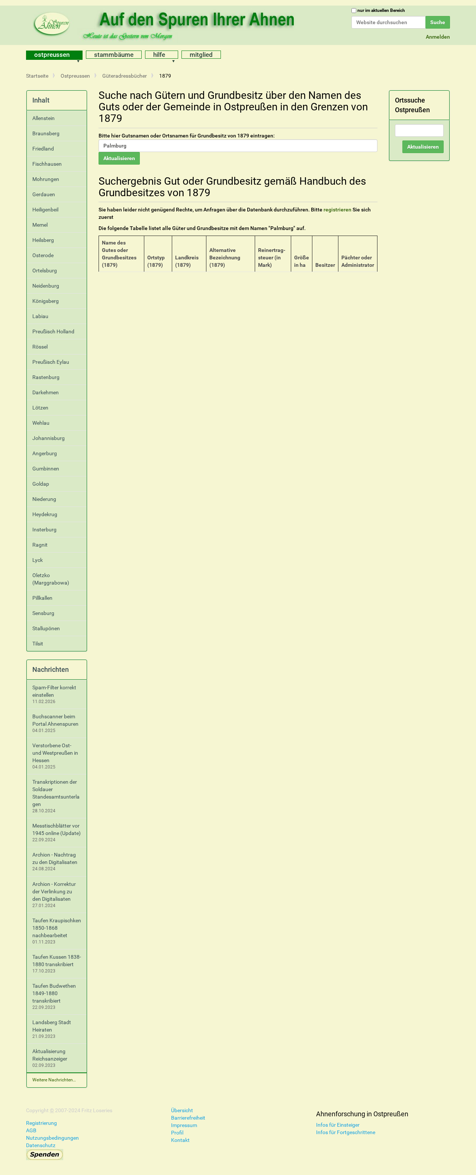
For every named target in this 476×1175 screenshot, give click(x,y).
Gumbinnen (45, 469)
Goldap (40, 484)
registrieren (337, 210)
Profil (177, 1133)
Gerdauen (43, 194)
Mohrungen (45, 179)
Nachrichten (50, 669)
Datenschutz (40, 1145)
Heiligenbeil (45, 210)
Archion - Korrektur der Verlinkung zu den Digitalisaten (54, 891)
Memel (40, 225)
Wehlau (40, 423)
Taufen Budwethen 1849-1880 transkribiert (54, 993)
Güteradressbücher (124, 76)
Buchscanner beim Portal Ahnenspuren (55, 720)
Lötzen (40, 408)
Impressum (184, 1125)
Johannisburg (48, 438)
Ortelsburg (44, 270)
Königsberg (45, 301)
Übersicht (182, 1110)
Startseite (37, 76)
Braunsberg (46, 133)
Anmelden (438, 37)
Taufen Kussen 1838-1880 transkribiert (56, 960)
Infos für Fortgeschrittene (345, 1132)
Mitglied (201, 54)
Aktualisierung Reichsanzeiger (49, 1055)
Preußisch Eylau (50, 362)
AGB (31, 1130)
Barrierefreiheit (188, 1118)
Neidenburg (45, 286)
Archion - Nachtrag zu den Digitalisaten (54, 858)
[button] (80, 55)
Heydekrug (44, 514)
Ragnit (40, 545)
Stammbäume (114, 54)
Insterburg (44, 530)
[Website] (165, 24)
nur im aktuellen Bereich (381, 10)
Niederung (44, 499)
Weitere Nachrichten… (54, 1079)
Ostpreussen (52, 54)
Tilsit (37, 644)
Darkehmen (45, 392)
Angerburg (44, 453)
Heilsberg (43, 240)
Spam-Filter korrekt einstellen (54, 691)
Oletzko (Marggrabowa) (50, 579)
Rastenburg (46, 377)
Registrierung (41, 1123)
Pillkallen (42, 598)
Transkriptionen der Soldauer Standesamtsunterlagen (56, 793)
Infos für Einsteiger (338, 1125)
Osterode (43, 255)
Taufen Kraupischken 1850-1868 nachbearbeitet (56, 927)
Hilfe (159, 54)
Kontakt (180, 1140)
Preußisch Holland (53, 331)
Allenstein (43, 118)
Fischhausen (47, 164)
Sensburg (43, 613)
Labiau (40, 316)
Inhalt (40, 100)
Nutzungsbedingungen (52, 1138)
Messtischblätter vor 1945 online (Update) (56, 829)
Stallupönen (46, 628)
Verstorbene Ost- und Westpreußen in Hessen (55, 752)
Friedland (43, 149)
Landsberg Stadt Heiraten (51, 1026)
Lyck (37, 560)
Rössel (40, 347)
